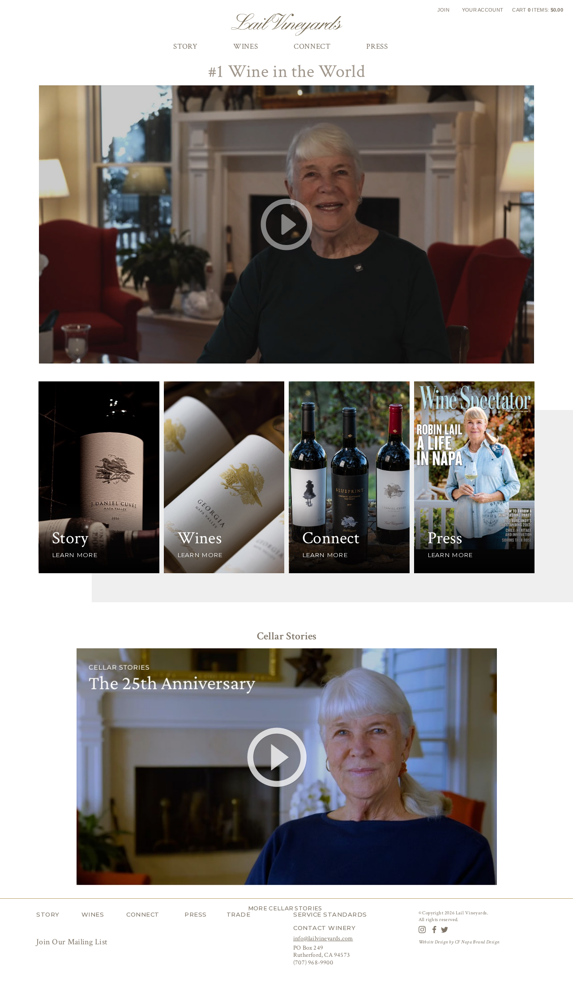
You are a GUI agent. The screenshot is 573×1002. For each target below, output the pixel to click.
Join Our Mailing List (73, 942)
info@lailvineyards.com (323, 938)
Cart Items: (537, 10)
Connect (142, 914)
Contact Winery (324, 927)
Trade (239, 914)
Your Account (483, 10)
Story (48, 914)
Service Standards (330, 914)
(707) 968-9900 (313, 963)
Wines (92, 914)
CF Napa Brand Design (477, 942)
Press (195, 914)
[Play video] (286, 224)
